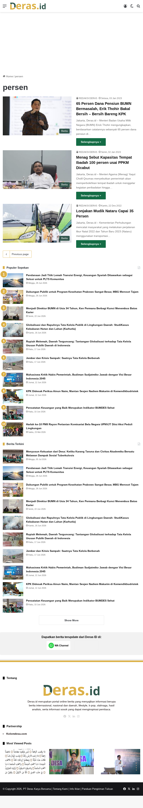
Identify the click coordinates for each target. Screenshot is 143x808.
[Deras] (28, 6)
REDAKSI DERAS (88, 98)
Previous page (20, 254)
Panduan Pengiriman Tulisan (97, 789)
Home (9, 76)
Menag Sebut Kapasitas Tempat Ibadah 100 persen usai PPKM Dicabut (104, 162)
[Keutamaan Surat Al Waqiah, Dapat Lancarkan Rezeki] (25, 761)
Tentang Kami (60, 789)
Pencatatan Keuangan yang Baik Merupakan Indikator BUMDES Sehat (70, 407)
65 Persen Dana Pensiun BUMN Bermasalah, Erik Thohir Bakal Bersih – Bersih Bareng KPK (103, 108)
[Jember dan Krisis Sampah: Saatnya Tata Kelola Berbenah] (13, 363)
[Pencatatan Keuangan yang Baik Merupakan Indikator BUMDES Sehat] (13, 413)
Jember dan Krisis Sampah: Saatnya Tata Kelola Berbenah (63, 358)
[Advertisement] (71, 42)
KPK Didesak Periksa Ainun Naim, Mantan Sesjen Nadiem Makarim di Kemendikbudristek (82, 391)
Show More (71, 620)
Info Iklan (75, 789)
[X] (69, 716)
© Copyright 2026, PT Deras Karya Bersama (27, 789)
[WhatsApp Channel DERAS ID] (58, 645)
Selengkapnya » (91, 141)
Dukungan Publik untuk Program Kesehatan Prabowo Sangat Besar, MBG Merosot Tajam (82, 291)
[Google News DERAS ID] (86, 645)
